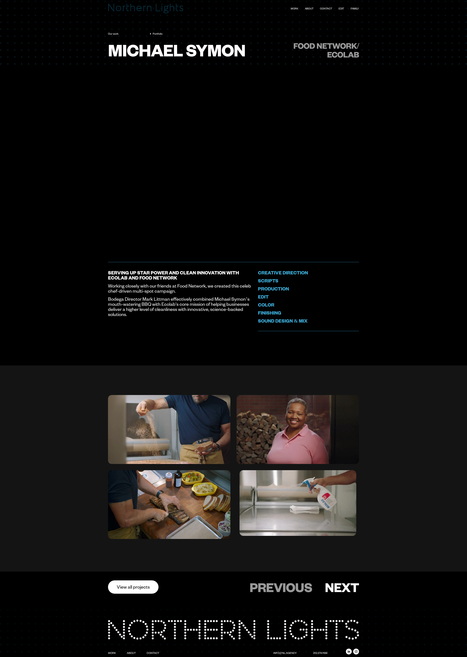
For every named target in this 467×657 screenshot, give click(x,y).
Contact (326, 8)
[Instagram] (356, 651)
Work (294, 8)
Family (355, 8)
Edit (341, 8)
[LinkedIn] (349, 651)
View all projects (133, 587)
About (309, 8)
